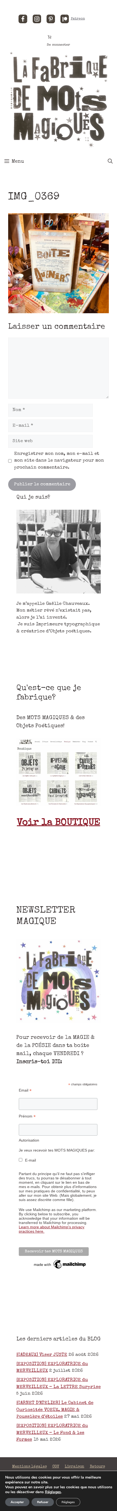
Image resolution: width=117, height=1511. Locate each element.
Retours (97, 1467)
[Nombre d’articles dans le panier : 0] (49, 36)
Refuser (42, 1502)
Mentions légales (29, 1467)
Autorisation (29, 1140)
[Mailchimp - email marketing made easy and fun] (60, 1268)
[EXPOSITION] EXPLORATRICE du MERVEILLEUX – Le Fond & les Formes (52, 1433)
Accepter (17, 1502)
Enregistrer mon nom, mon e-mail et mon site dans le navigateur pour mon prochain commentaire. (59, 461)
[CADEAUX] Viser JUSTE (41, 1355)
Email (25, 1090)
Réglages (53, 1492)
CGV (55, 1467)
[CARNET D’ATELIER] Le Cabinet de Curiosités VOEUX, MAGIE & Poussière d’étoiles (54, 1410)
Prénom (27, 1116)
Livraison (74, 1467)
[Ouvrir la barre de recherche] (110, 162)
